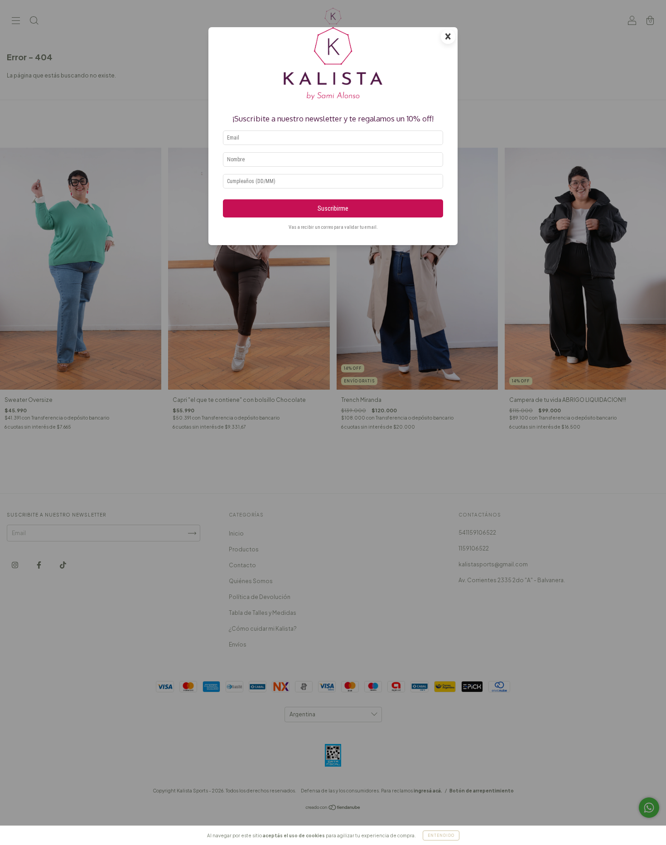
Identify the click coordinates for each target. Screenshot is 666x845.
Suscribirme (333, 208)
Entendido (441, 835)
